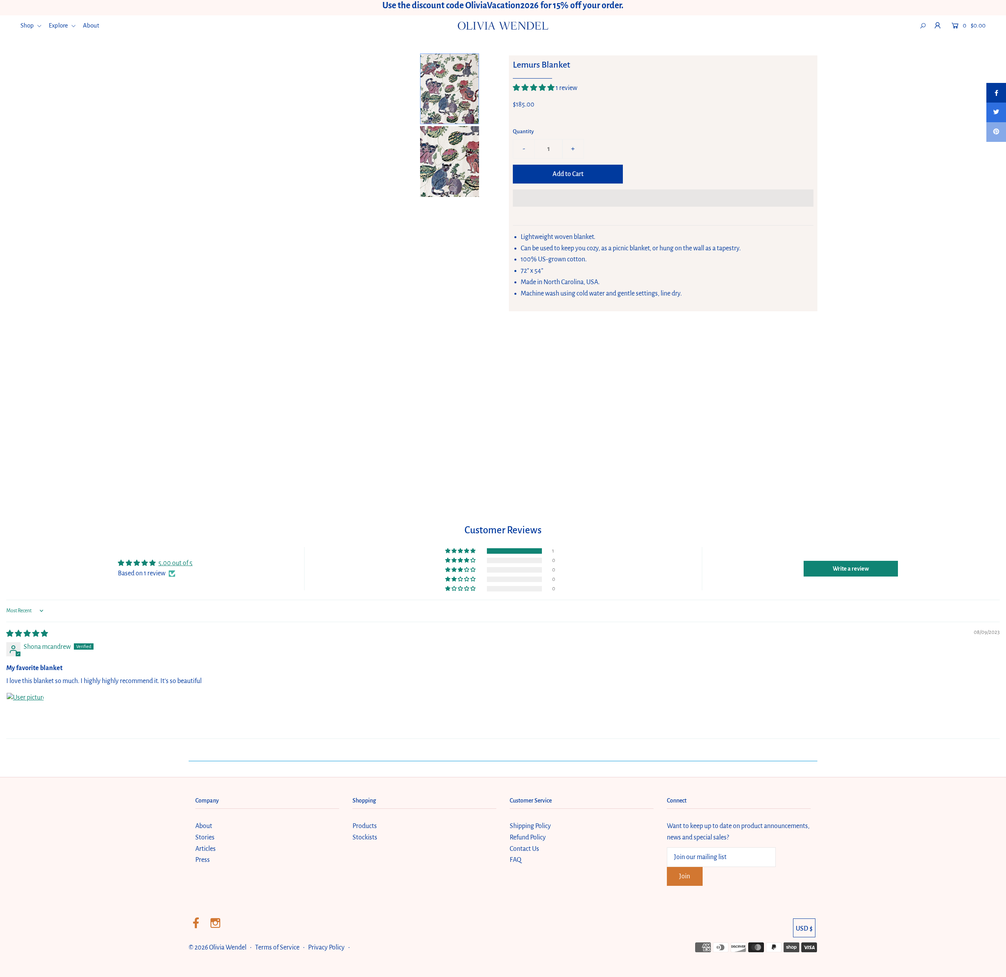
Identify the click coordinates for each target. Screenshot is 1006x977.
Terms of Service (277, 947)
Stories (205, 837)
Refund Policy (528, 837)
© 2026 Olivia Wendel (218, 947)
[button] (534, 88)
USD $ (804, 928)
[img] (27, 633)
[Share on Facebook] (996, 93)
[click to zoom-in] (404, 66)
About (91, 25)
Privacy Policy (326, 947)
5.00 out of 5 (175, 563)
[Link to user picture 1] (25, 711)
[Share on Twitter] (996, 112)
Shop (27, 25)
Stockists (364, 837)
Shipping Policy (530, 826)
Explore (59, 25)
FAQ (515, 859)
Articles (205, 848)
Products (364, 826)
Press (202, 859)
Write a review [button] (851, 569)
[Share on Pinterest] (996, 132)
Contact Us (524, 848)
